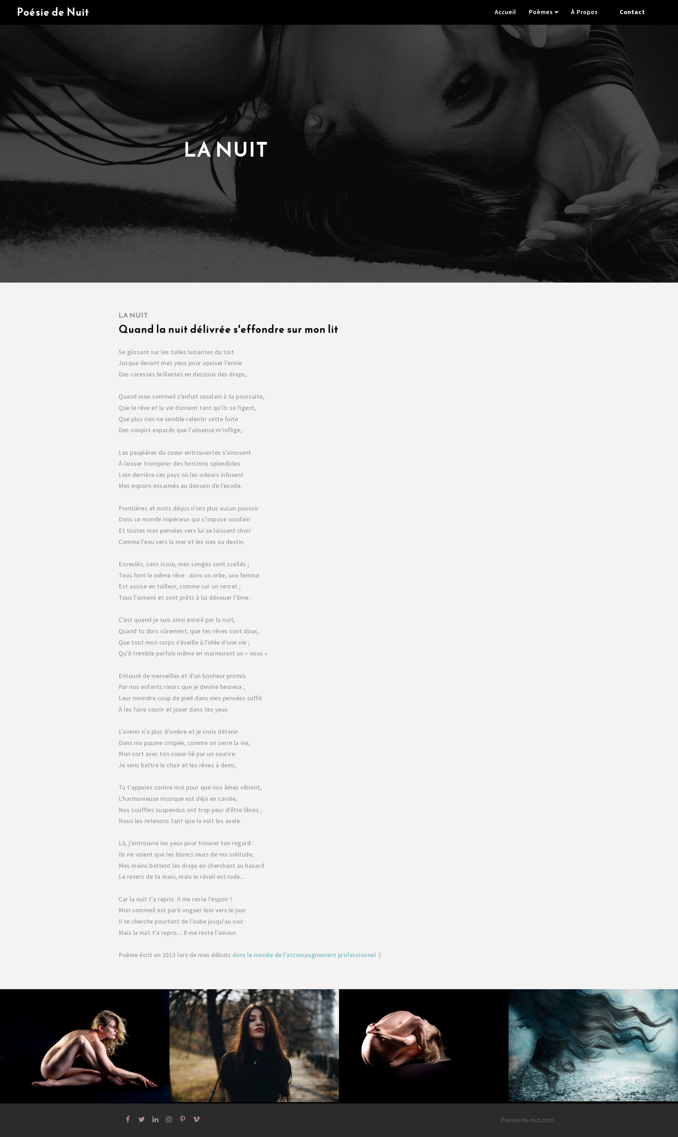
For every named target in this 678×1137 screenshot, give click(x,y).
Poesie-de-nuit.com (527, 1120)
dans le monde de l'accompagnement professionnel (304, 955)
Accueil (505, 12)
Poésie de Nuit (53, 12)
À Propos (584, 12)
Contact (632, 12)
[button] (85, 1046)
